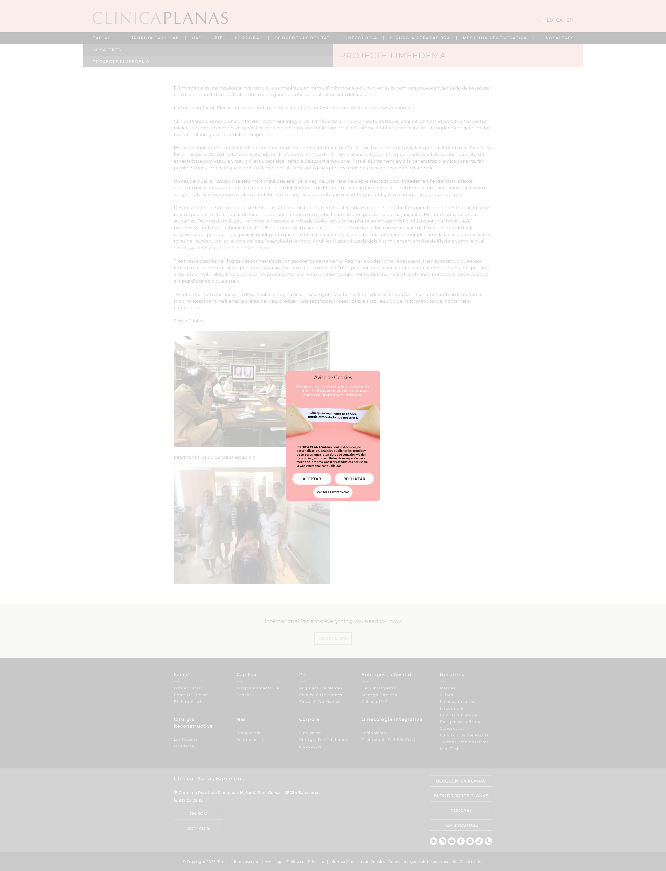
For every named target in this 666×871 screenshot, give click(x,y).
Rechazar (354, 478)
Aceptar (312, 478)
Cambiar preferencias (333, 492)
